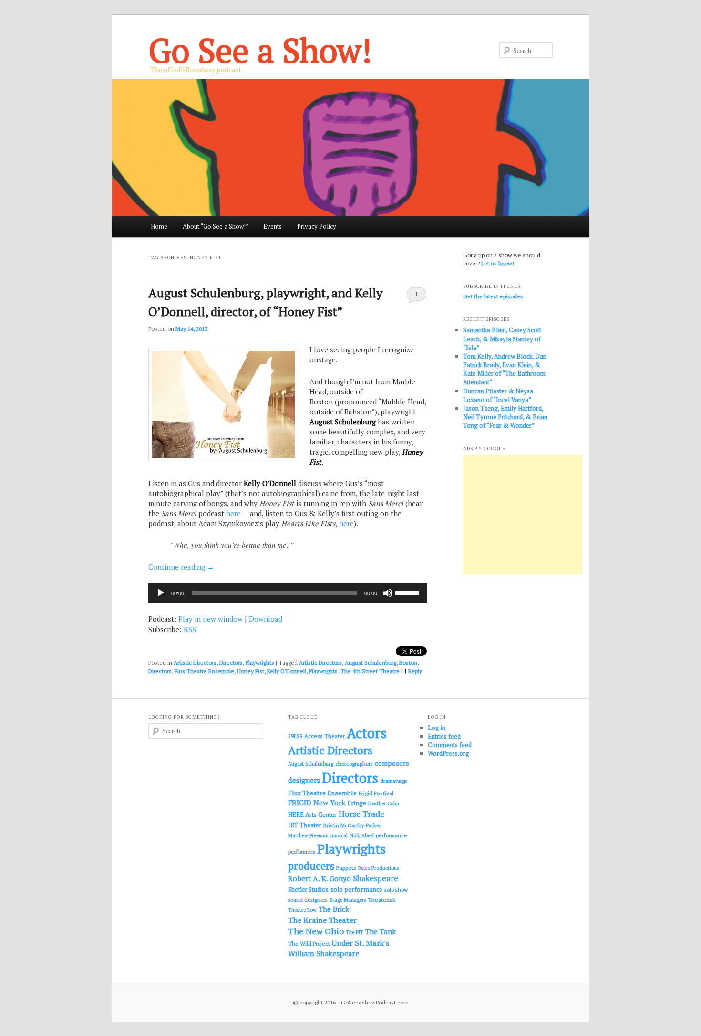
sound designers (308, 899)
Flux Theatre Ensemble (204, 671)
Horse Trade (361, 813)
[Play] (160, 593)
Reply (413, 671)
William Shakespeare (323, 953)
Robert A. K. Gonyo (319, 878)
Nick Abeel (362, 835)
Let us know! (497, 263)
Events (272, 226)
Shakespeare (375, 878)
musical (339, 835)
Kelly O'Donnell (286, 671)
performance (391, 835)
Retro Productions (378, 868)
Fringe (356, 803)
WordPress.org (448, 753)
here (233, 513)
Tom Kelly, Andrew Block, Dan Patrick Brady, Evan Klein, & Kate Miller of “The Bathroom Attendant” (504, 369)
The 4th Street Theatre (370, 671)
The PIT (354, 932)
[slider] (408, 592)
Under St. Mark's (360, 943)
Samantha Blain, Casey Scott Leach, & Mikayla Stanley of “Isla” (502, 338)
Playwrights (260, 662)
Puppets (346, 867)
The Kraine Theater (322, 920)
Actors (367, 733)
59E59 (295, 736)
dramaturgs (393, 780)
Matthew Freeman (308, 835)
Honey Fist (250, 671)
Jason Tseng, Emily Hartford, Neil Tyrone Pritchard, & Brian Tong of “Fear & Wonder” (505, 417)
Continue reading (181, 566)
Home (159, 226)
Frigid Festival (376, 793)
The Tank (380, 931)
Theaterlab (381, 899)
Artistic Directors (195, 662)
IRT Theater (304, 825)
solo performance (356, 889)
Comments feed (450, 744)
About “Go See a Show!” (215, 226)
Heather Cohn (383, 803)
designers (304, 780)
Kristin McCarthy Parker (352, 825)
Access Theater (324, 736)
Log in (436, 727)
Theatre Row (302, 910)
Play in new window (210, 619)
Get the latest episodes (493, 296)
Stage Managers (348, 900)
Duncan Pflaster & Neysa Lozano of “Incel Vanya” (498, 395)
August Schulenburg (370, 662)
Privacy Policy (316, 226)
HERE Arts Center (312, 815)
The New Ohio (316, 931)
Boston (408, 662)
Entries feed (444, 736)
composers (392, 763)
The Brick (334, 909)
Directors (231, 662)
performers (301, 851)
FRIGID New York (316, 802)
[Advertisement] (522, 514)
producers (311, 866)
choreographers (354, 763)
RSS (190, 629)
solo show (396, 889)
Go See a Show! (260, 50)
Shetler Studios (308, 890)
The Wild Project (309, 943)
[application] (287, 593)
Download (265, 619)
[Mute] (387, 593)
